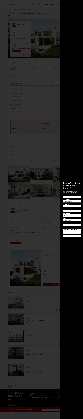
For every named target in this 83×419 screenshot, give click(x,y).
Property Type (66, 213)
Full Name (65, 194)
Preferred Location (67, 223)
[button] (81, 14)
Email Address (66, 199)
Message (65, 227)
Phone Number (66, 204)
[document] (41, 209)
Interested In (66, 209)
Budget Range (66, 218)
